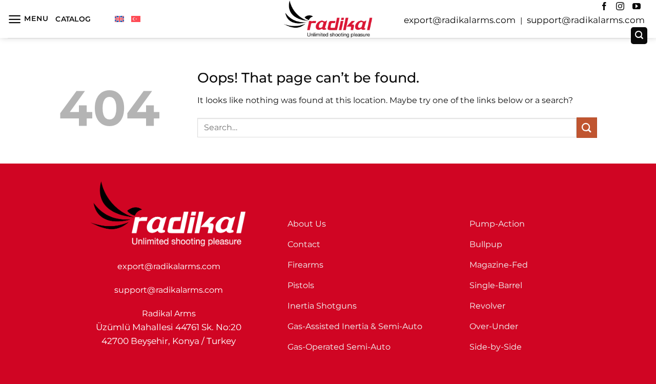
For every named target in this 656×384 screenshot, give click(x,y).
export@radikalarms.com (460, 20)
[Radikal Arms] (328, 19)
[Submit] (587, 127)
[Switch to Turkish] (135, 19)
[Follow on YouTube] (636, 7)
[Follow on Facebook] (604, 7)
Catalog (73, 19)
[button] (28, 19)
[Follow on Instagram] (620, 7)
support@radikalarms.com (586, 20)
